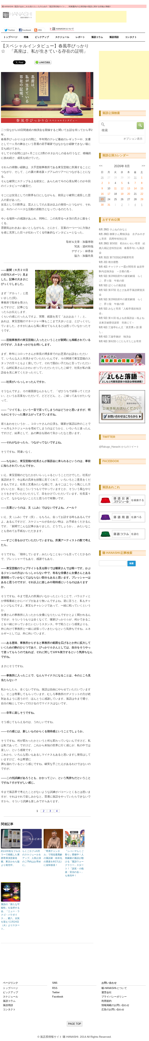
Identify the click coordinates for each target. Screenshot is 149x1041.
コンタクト (131, 37)
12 (122, 188)
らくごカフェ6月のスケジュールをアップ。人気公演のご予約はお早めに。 (31, 858)
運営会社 (106, 992)
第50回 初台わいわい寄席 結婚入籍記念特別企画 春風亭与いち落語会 (122, 248)
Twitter (56, 992)
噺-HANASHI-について (114, 988)
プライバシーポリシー (114, 996)
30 (102, 204)
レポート (80, 37)
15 (141, 188)
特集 (26, 37)
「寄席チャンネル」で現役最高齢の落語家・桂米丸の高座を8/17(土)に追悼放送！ (53, 858)
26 (102, 177)
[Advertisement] (81, 17)
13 (128, 188)
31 (135, 177)
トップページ (10, 37)
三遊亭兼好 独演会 (119, 336)
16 (102, 193)
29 (141, 199)
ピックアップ (42, 37)
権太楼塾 (113, 262)
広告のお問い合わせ (112, 1009)
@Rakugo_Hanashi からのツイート (119, 446)
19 (122, 193)
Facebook (57, 996)
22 (141, 193)
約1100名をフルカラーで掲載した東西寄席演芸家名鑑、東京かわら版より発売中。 (10, 858)
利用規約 (106, 1000)
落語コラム (97, 37)
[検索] (121, 130)
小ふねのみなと (118, 229)
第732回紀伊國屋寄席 (122, 257)
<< (100, 165)
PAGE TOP (74, 1023)
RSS (54, 988)
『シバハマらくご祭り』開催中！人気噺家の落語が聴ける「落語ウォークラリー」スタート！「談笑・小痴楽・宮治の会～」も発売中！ (74, 863)
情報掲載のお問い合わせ (115, 1005)
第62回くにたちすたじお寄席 (124, 341)
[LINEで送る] (42, 62)
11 (115, 188)
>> (143, 165)
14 (135, 188)
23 (102, 199)
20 (128, 193)
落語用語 (114, 37)
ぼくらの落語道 (117, 285)
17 (108, 193)
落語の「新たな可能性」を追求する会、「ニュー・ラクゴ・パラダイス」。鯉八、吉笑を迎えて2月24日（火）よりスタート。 (10, 916)
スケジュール (62, 37)
